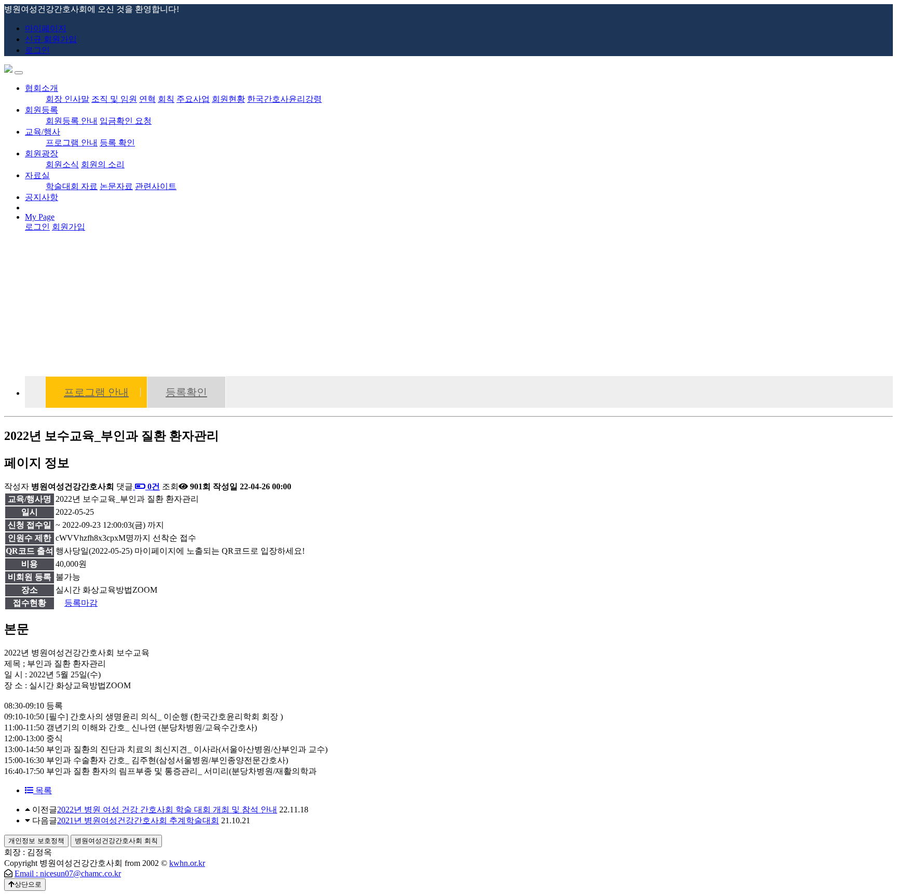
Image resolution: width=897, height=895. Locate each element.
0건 (152, 486)
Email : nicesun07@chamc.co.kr (68, 873)
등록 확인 (117, 142)
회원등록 (41, 109)
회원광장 (41, 153)
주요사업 (193, 99)
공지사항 (41, 197)
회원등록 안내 (72, 120)
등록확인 (186, 392)
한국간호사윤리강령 (284, 99)
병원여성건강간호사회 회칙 (116, 841)
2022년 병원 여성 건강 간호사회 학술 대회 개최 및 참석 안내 (167, 809)
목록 (42, 790)
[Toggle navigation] (19, 72)
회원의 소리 (103, 164)
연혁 (147, 99)
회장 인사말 (67, 99)
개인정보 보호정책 (36, 841)
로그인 (37, 50)
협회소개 (41, 88)
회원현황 (228, 99)
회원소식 (62, 164)
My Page (40, 216)
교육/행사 (42, 131)
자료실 (37, 175)
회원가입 (68, 226)
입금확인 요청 (126, 120)
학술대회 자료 (72, 186)
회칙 (166, 99)
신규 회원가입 (51, 39)
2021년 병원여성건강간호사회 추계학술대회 (138, 820)
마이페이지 (45, 28)
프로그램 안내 (72, 142)
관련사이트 (155, 186)
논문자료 (116, 186)
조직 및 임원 (114, 99)
